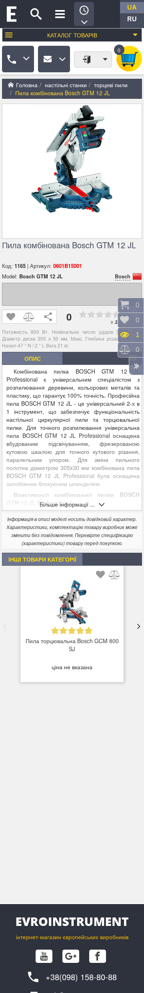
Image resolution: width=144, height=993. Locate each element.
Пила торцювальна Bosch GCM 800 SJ (72, 645)
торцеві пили (111, 85)
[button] (4, 626)
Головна (27, 85)
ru (132, 19)
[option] (72, 626)
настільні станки (66, 85)
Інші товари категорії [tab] (42, 559)
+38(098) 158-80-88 (81, 977)
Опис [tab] (32, 358)
